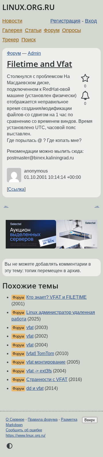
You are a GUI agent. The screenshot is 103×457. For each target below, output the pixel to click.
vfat (29, 327)
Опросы (71, 30)
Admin (34, 53)
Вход (91, 21)
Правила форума (43, 419)
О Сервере (15, 419)
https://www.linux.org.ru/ (25, 435)
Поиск (28, 40)
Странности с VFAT (47, 379)
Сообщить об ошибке (24, 430)
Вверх (89, 420)
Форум (52, 30)
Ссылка (16, 189)
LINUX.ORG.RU (28, 7)
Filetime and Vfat (39, 63)
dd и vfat (34, 388)
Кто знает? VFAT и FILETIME (56, 297)
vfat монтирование (46, 362)
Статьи (33, 30)
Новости (12, 21)
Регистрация (65, 21)
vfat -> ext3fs (39, 370)
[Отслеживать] (85, 96)
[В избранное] (85, 78)
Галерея (12, 30)
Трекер (10, 40)
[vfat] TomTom (40, 353)
